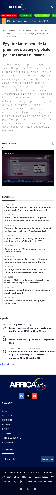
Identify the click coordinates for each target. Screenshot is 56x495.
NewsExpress (19, 30)
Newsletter (28, 477)
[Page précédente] (26, 309)
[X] (28, 396)
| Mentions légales (11, 481)
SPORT (5, 429)
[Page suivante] (31, 309)
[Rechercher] (52, 8)
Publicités (17, 477)
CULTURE (6, 433)
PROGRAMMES (9, 442)
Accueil (8, 30)
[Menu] (3, 8)
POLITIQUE (7, 415)
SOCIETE (6, 424)
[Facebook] (21, 396)
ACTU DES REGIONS (11, 438)
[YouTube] (34, 396)
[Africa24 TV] (17, 6)
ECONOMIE (7, 420)
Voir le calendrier (7, 364)
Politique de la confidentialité (40, 481)
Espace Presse (41, 477)
